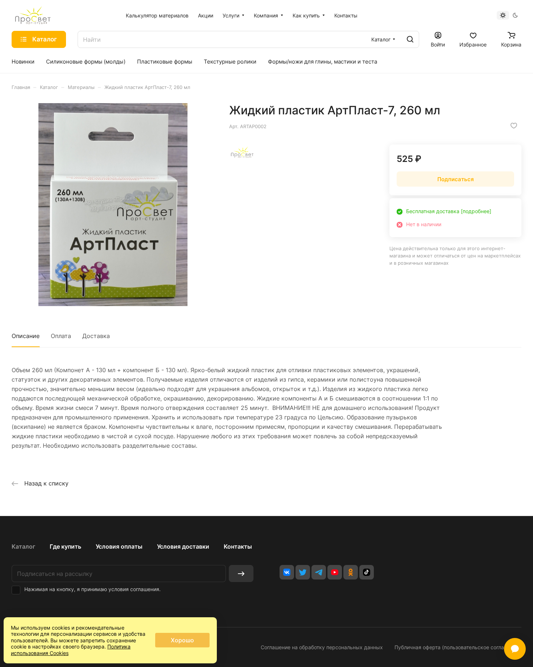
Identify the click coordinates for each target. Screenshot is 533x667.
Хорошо (182, 640)
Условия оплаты (119, 546)
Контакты (238, 546)
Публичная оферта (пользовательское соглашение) (457, 647)
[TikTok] (366, 572)
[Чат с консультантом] (515, 649)
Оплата (61, 335)
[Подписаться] (241, 573)
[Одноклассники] (350, 572)
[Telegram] (318, 572)
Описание (26, 335)
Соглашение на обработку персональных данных (322, 647)
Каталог (23, 546)
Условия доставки (183, 546)
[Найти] (410, 39)
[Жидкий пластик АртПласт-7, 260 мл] (113, 204)
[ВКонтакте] (287, 572)
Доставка (96, 335)
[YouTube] (334, 572)
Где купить (65, 546)
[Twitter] (303, 572)
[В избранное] (513, 125)
